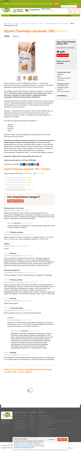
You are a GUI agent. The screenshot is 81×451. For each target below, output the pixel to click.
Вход (69, 3)
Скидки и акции (19, 423)
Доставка (20, 4)
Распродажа (40, 4)
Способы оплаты (19, 417)
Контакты (28, 4)
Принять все (62, 439)
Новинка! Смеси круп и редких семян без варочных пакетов (57, 421)
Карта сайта (32, 427)
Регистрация (75, 3)
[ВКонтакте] (21, 164)
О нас (30, 415)
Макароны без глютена (45, 433)
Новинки (49, 4)
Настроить (52, 439)
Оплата (13, 4)
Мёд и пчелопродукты (45, 431)
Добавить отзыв (15, 201)
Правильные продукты (45, 425)
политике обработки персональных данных (26, 445)
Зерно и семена (43, 415)
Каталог (7, 4)
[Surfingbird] (35, 164)
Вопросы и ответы (20, 421)
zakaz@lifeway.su (6, 423)
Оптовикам (32, 421)
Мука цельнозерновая (45, 417)
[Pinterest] (38, 164)
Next (59, 387)
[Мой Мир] (29, 164)
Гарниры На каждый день (46, 423)
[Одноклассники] (27, 164)
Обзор (6, 36)
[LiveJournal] (32, 164)
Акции (56, 3)
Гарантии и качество (21, 425)
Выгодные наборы (44, 435)
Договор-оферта (19, 429)
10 (34, 173)
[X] (24, 164)
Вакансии (31, 423)
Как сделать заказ (20, 415)
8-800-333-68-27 (45, 9)
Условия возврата (20, 427)
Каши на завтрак (44, 427)
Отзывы (15, 36)
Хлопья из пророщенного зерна (48, 429)
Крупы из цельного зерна (46, 419)
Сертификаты (62, 95)
